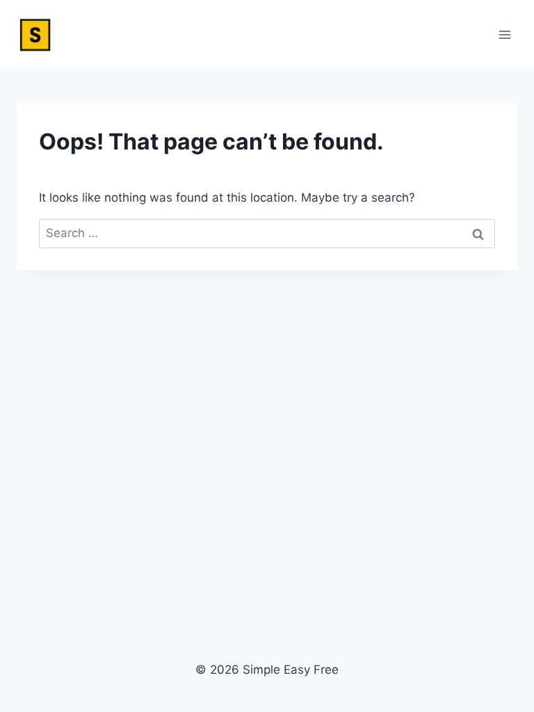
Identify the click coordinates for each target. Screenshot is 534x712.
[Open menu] (504, 34)
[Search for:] (267, 233)
